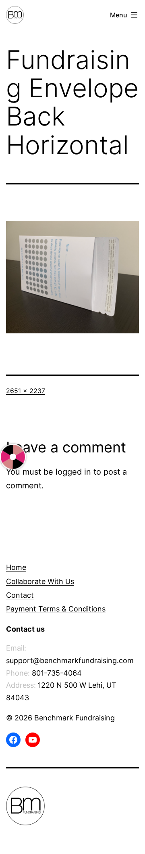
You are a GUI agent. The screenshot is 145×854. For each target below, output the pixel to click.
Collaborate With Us (40, 581)
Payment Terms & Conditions (56, 609)
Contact (20, 595)
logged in (73, 472)
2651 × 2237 (25, 391)
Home (16, 567)
